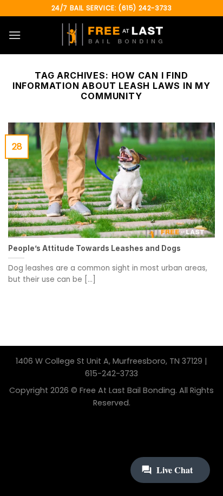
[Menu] (14, 35)
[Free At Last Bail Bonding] (111, 35)
